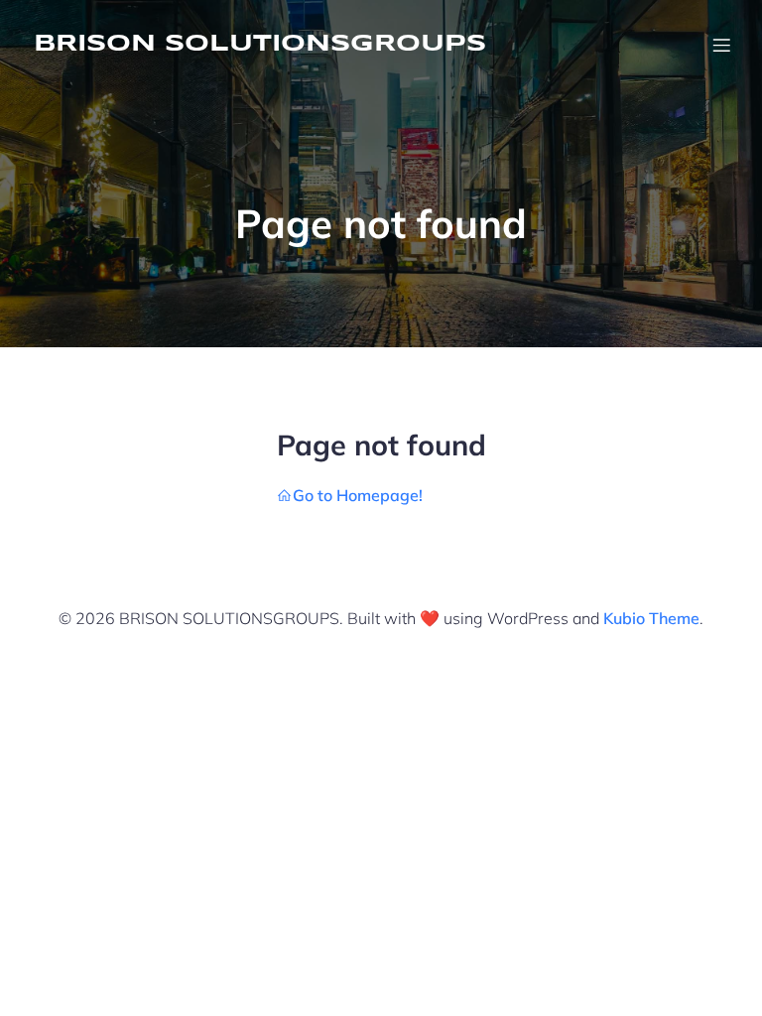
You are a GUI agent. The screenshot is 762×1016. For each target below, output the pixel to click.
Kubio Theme (651, 618)
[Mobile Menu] (721, 45)
